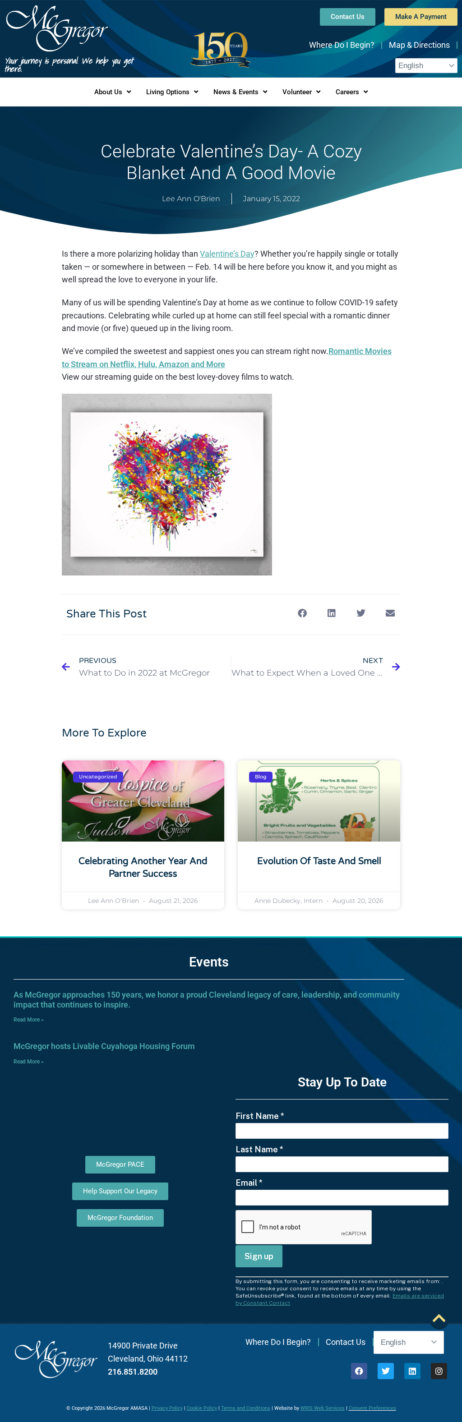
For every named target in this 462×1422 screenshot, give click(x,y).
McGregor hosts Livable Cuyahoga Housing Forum (104, 1046)
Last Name (259, 1149)
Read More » (29, 1020)
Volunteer (297, 92)
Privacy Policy (167, 1408)
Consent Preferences (372, 1408)
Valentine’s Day (227, 253)
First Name (260, 1116)
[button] (302, 613)
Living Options (167, 92)
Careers (347, 92)
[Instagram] (439, 1371)
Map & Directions (419, 45)
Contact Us (345, 1342)
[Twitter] (386, 1371)
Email (249, 1182)
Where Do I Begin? (341, 45)
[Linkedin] (412, 1371)
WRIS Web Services (322, 1408)
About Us (108, 92)
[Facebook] (359, 1371)
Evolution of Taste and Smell (319, 861)
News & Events (236, 92)
